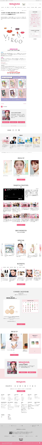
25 (34, 309)
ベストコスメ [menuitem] (28, 7)
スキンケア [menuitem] (2, 7)
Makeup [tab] (8, 267)
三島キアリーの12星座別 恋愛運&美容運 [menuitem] (31, 405)
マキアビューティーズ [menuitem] (19, 7)
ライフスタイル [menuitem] (32, 7)
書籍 (22, 425)
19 (37, 307)
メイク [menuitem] (5, 7)
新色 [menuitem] (7, 7)
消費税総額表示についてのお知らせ (21, 429)
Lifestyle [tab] (20, 267)
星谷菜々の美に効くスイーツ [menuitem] (24, 411)
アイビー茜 (3, 70)
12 (37, 306)
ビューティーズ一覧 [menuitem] (3, 405)
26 (37, 309)
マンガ (2, 425)
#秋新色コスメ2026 (38, 17)
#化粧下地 (38, 23)
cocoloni (14, 70)
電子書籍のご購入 (13, 122)
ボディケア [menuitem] (13, 7)
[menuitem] (4, 395)
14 (25, 307)
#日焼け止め (32, 23)
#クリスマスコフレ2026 (32, 17)
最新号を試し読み (5, 122)
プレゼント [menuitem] (24, 7)
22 (28, 309)
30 (30, 311)
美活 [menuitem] (15, 7)
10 (32, 306)
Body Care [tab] (11, 267)
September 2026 (30, 300)
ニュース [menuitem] (15, 404)
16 (30, 307)
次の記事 (24, 103)
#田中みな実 (37, 18)
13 (23, 307)
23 (30, 309)
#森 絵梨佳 (32, 18)
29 (28, 311)
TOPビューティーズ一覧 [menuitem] (4, 404)
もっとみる (21, 179)
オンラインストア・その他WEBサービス (35, 425)
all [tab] (1, 267)
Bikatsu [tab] (15, 267)
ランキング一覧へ (21, 284)
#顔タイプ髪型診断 (33, 22)
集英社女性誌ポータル (38, 0)
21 (25, 309)
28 (25, 311)
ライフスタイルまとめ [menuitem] (17, 405)
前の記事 (3, 103)
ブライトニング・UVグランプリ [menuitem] (11, 408)
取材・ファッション (13, 425)
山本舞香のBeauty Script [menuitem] (24, 412)
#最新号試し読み (35, 26)
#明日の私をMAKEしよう (35, 14)
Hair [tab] (17, 267)
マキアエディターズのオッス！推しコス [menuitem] (24, 404)
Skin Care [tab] (4, 267)
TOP (2, 152)
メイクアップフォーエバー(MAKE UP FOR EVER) (11, 316)
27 (23, 311)
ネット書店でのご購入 (21, 122)
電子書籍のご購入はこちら (32, 372)
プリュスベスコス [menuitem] (10, 409)
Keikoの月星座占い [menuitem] (30, 404)
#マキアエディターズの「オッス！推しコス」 (35, 21)
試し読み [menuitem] (9, 414)
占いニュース (8, 152)
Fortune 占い (2, 10)
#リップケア (35, 23)
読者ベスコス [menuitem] (9, 405)
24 (32, 309)
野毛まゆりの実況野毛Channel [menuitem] (23, 409)
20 (23, 309)
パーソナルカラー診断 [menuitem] (37, 404)
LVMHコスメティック (12, 317)
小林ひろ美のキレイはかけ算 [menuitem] (24, 406)
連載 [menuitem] (35, 7)
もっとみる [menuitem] (39, 7)
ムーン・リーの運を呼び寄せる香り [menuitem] (31, 408)
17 (32, 307)
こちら (27, 433)
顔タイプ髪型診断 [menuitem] (37, 405)
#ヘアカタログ (37, 22)
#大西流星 (35, 18)
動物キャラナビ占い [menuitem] (30, 407)
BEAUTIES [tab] (24, 267)
